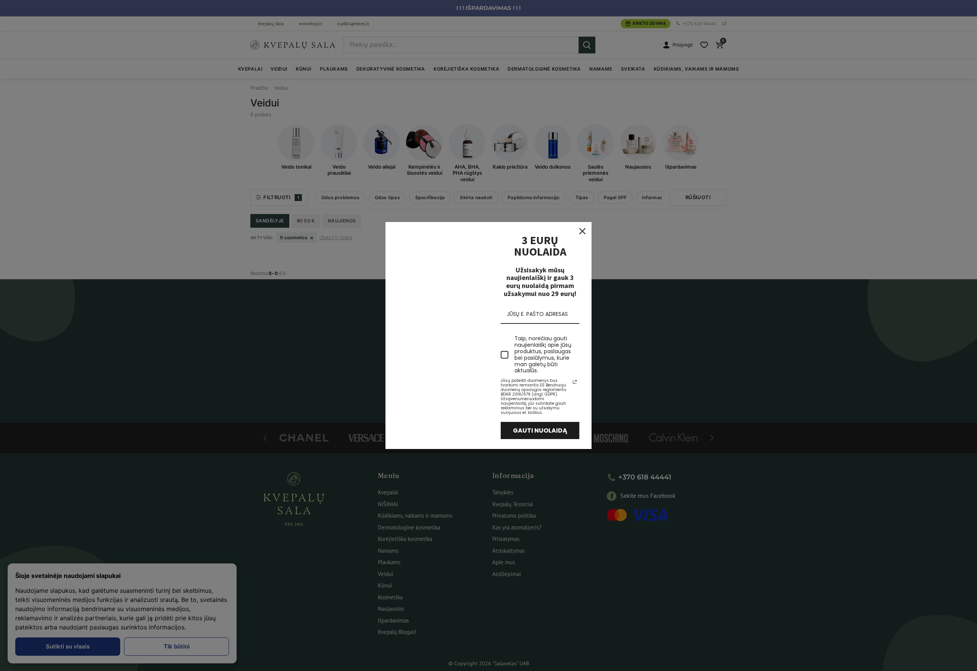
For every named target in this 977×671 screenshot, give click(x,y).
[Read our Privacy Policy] (574, 381)
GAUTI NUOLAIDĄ (540, 430)
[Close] (582, 231)
